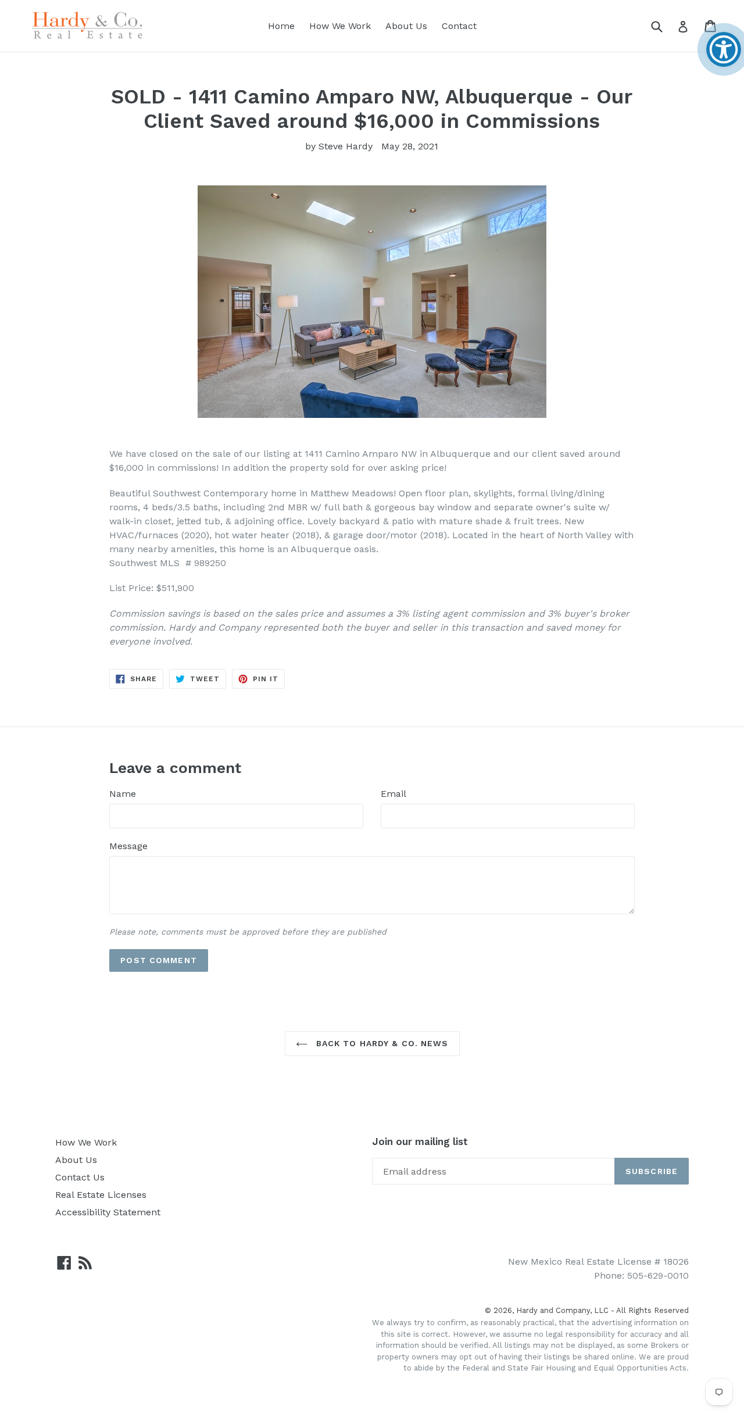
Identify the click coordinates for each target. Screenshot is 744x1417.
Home (281, 25)
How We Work (340, 25)
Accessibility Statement (107, 1212)
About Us (406, 25)
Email (393, 793)
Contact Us (80, 1177)
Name (122, 793)
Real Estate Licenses (100, 1194)
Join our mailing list (420, 1141)
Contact (459, 25)
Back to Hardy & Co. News (381, 1043)
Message (128, 845)
